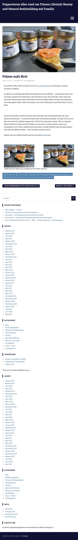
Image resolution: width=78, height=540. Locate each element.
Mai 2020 (8, 314)
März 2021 (9, 293)
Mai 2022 (8, 265)
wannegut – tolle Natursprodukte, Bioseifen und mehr (24, 215)
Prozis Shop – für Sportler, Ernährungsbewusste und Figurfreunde (28, 218)
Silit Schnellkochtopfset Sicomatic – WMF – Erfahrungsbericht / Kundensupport (34, 220)
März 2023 (9, 252)
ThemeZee (25, 536)
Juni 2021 (8, 286)
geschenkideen (59, 174)
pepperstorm (18, 81)
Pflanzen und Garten (12, 341)
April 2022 (8, 267)
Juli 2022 (8, 260)
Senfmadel (46, 135)
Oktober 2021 (10, 280)
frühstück (41, 174)
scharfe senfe (41, 177)
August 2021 (9, 283)
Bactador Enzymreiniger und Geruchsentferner (21, 212)
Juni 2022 (8, 262)
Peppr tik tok (9, 364)
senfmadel (50, 177)
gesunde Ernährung (12, 338)
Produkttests (9, 343)
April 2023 (8, 249)
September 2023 (11, 244)
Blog (6, 325)
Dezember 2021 (10, 278)
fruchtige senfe (32, 174)
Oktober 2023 (10, 241)
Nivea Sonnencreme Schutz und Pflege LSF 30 (21, 186)
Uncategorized (29, 81)
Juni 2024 (8, 236)
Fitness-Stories (10, 333)
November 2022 (11, 257)
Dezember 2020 (10, 296)
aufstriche (6, 174)
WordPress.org (10, 517)
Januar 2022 (9, 275)
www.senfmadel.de (44, 86)
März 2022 (9, 270)
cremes (13, 174)
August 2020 (9, 306)
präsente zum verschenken (26, 177)
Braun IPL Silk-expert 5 (64, 186)
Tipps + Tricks (10, 346)
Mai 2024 (8, 239)
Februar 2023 (10, 254)
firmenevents (21, 174)
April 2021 (8, 291)
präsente (13, 177)
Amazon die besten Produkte (15, 359)
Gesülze (8, 335)
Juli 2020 (8, 309)
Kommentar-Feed (11, 514)
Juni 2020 (8, 312)
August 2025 (9, 233)
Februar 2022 (10, 273)
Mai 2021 (8, 288)
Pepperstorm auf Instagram (15, 362)
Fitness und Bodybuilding (14, 330)
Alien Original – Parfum (13, 210)
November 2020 (11, 299)
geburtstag (49, 174)
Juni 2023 (8, 247)
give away (69, 174)
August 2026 (9, 231)
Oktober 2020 (10, 301)
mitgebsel (6, 177)
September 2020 (11, 304)
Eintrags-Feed (10, 512)
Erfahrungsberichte (12, 328)
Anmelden (8, 509)
